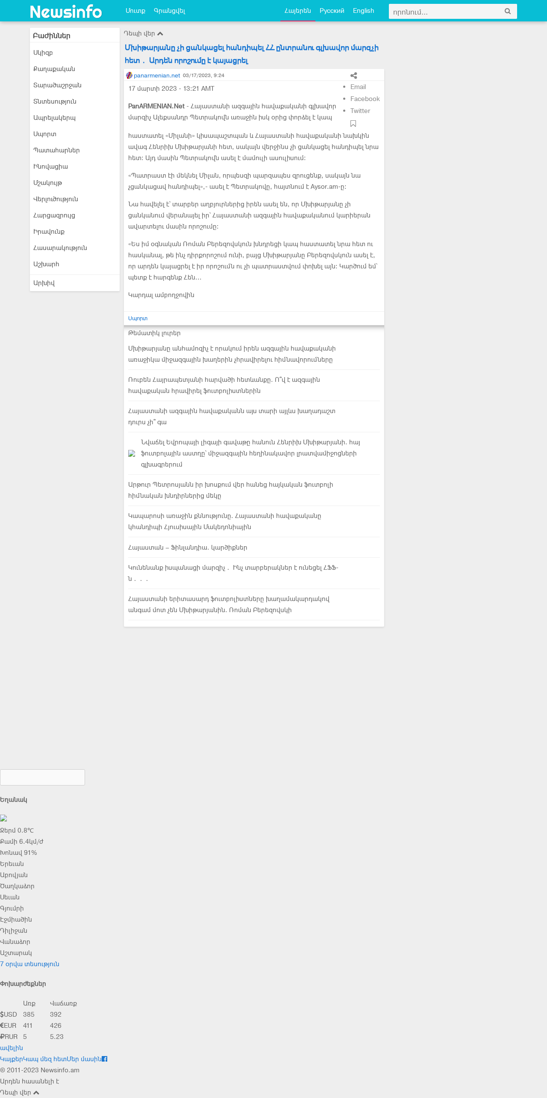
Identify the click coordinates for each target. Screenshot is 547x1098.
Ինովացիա (50, 166)
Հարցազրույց (54, 215)
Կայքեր (11, 1059)
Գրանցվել (169, 10)
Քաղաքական (54, 69)
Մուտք (135, 10)
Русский (332, 10)
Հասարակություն (60, 248)
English (363, 10)
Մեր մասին (84, 1059)
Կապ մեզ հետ (45, 1059)
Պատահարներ (56, 150)
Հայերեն (298, 10)
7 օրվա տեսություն (29, 964)
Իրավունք (49, 231)
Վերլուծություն (55, 199)
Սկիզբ (43, 52)
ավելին (11, 1048)
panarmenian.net (157, 75)
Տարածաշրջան (57, 85)
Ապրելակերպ (54, 117)
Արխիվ (44, 283)
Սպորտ (44, 134)
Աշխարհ (46, 264)
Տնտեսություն (54, 101)
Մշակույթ (47, 183)
